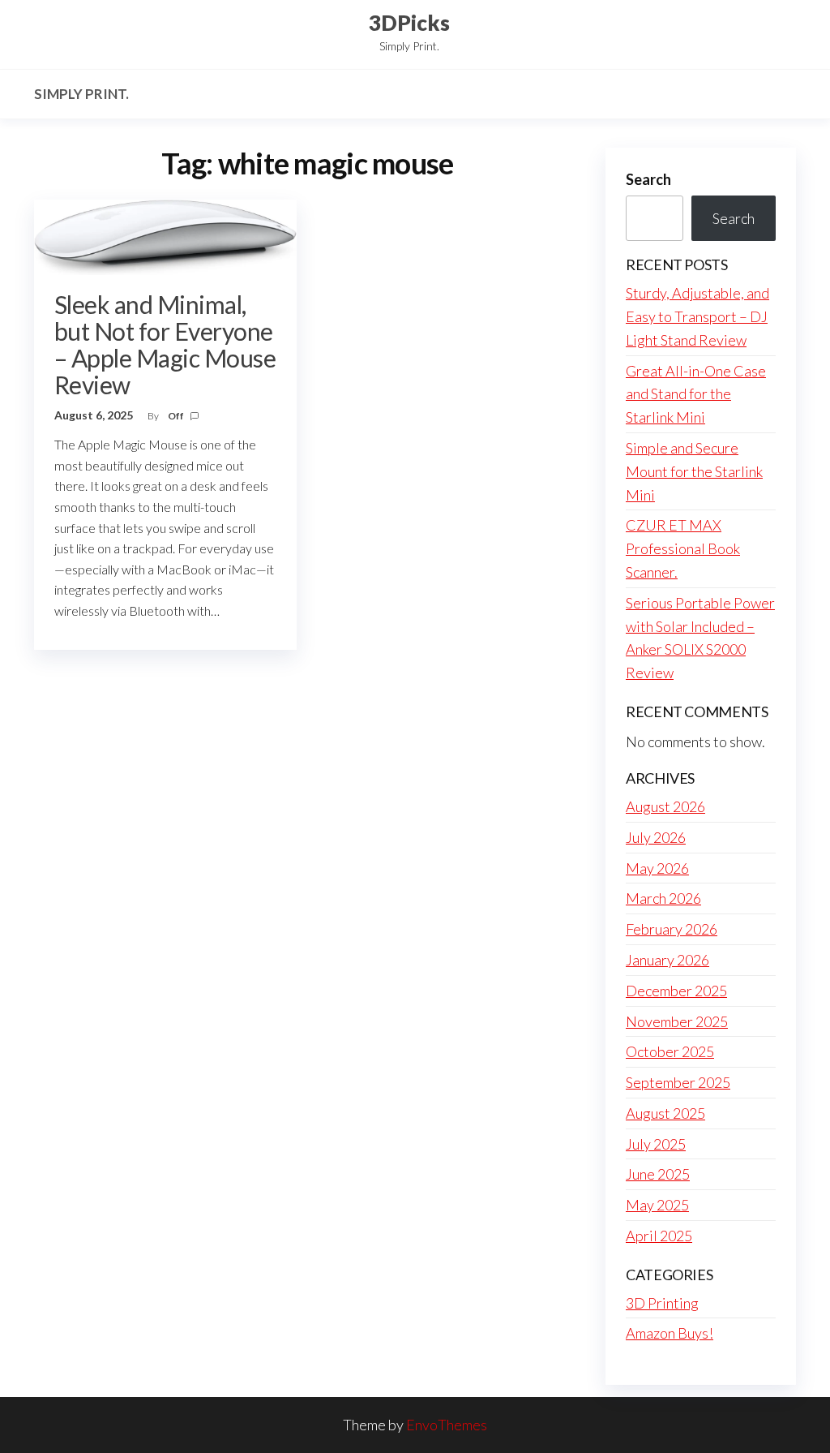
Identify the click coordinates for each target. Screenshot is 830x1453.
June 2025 (658, 1174)
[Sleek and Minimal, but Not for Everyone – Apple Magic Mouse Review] (165, 235)
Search (648, 179)
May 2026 (657, 868)
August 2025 (665, 1113)
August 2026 (665, 806)
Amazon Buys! (669, 1333)
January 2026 (667, 960)
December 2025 (676, 990)
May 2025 (657, 1205)
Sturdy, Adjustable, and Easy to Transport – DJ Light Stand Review (697, 316)
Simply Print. (81, 93)
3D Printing (662, 1303)
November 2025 (677, 1021)
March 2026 (663, 898)
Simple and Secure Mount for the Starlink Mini (694, 471)
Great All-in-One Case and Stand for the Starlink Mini (696, 394)
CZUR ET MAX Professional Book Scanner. (683, 548)
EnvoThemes (446, 1425)
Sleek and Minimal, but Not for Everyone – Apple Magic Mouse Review (165, 344)
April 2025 (659, 1236)
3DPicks (409, 23)
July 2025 (656, 1144)
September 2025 (678, 1082)
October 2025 (670, 1051)
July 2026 (656, 837)
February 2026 (671, 929)
